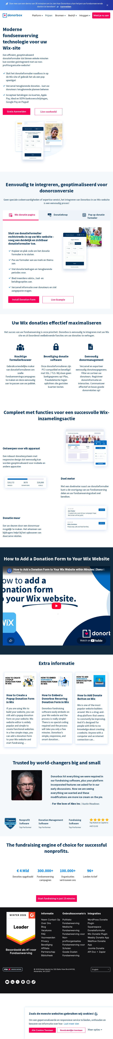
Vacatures (46, 930)
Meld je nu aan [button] (101, 15)
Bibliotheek (47, 955)
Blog (43, 926)
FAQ (43, 934)
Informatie (47, 913)
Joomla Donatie (96, 948)
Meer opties (94, 1029)
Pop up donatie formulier (96, 216)
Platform (36, 15)
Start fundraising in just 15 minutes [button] (56, 898)
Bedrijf (71, 15)
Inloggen (83, 15)
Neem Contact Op (50, 919)
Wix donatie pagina (25, 214)
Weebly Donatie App (98, 937)
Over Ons (46, 923)
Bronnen (59, 15)
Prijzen (48, 15)
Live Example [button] (58, 299)
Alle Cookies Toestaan (42, 1030)
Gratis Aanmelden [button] (16, 111)
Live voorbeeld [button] (49, 111)
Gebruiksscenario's (74, 913)
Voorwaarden (48, 937)
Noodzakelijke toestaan (71, 1030)
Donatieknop (61, 214)
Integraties (94, 913)
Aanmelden (65, 6)
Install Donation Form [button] (23, 299)
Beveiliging (47, 944)
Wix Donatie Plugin (97, 934)
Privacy (45, 941)
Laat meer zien (71, 1023)
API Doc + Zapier (97, 951)
